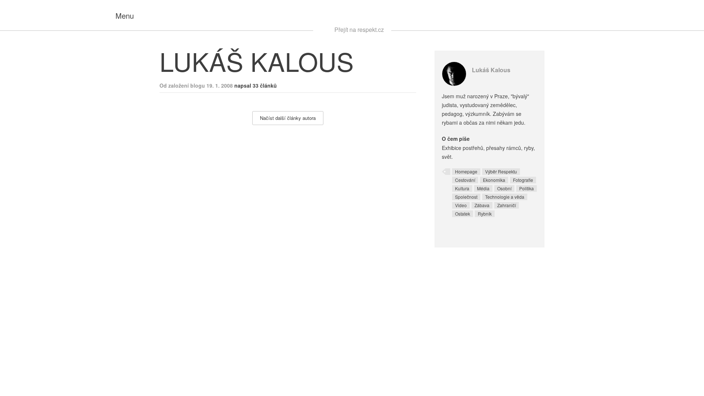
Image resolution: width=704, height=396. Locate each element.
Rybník (485, 213)
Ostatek (462, 213)
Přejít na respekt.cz (359, 29)
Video (461, 205)
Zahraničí (506, 205)
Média (483, 188)
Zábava (481, 205)
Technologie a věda (504, 197)
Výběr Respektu (501, 171)
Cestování (465, 180)
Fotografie (523, 180)
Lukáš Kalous (491, 70)
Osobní (504, 188)
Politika (526, 188)
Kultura (462, 188)
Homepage (466, 171)
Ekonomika (494, 180)
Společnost (466, 197)
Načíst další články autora (288, 117)
